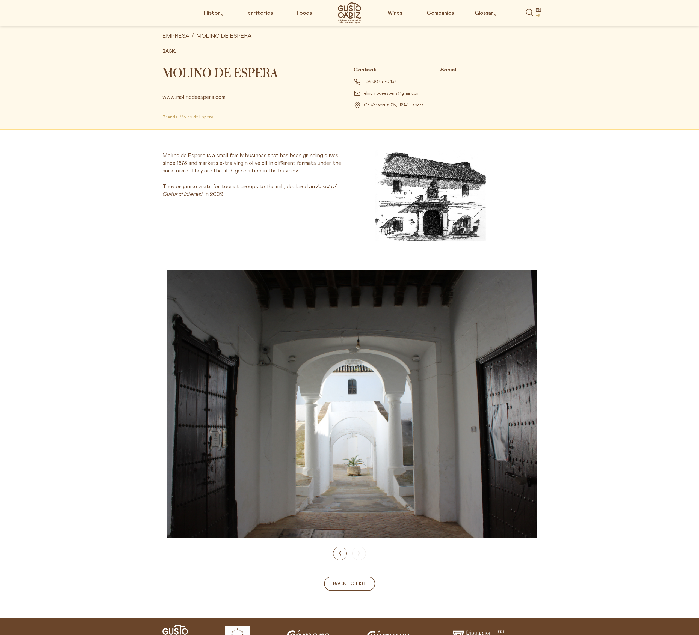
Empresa (175, 36)
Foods (304, 13)
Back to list (349, 583)
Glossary (485, 13)
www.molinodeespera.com (193, 97)
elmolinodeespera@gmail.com (391, 93)
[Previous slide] (340, 553)
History (213, 13)
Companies (440, 13)
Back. (169, 51)
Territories (259, 13)
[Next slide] (359, 553)
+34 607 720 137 (380, 81)
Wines (395, 13)
